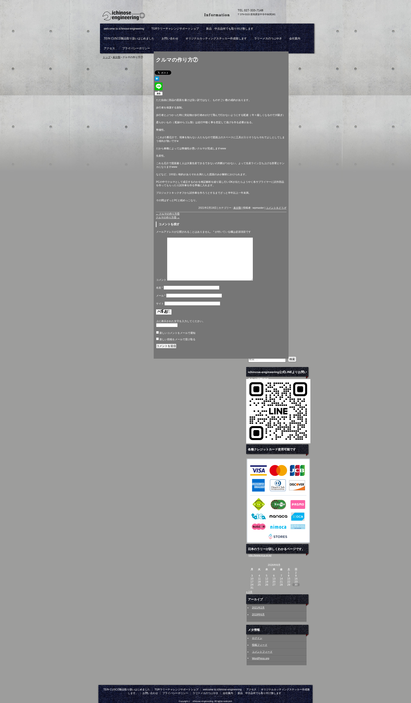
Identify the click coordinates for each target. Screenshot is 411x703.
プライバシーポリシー (136, 48)
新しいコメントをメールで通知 (177, 332)
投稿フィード (259, 644)
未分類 (237, 207)
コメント (161, 279)
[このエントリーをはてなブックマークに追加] (157, 79)
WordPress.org (260, 658)
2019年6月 (258, 614)
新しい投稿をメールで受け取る (177, 339)
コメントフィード (262, 651)
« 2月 (249, 592)
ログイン (257, 638)
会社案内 (294, 38)
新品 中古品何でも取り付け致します (229, 28)
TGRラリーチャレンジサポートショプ (175, 28)
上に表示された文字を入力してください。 (180, 321)
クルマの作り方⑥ (168, 213)
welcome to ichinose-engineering (124, 28)
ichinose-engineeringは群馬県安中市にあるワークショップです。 (150, 15)
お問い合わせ (170, 38)
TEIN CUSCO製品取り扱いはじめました (129, 38)
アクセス (109, 48)
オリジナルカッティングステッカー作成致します (216, 38)
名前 (159, 287)
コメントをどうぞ (276, 207)
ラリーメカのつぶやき (268, 38)
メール (160, 295)
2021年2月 (258, 607)
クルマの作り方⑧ (168, 217)
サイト (160, 303)
